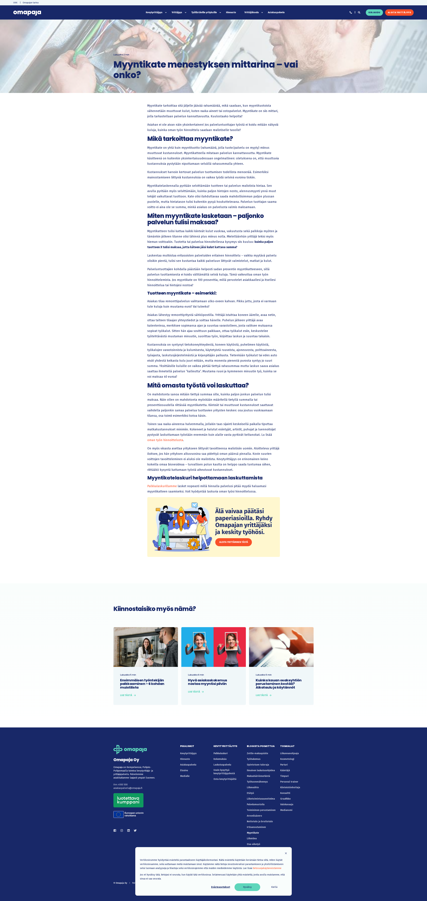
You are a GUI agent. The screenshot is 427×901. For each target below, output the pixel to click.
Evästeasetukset (220, 887)
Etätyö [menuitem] (250, 793)
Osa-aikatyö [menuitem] (253, 844)
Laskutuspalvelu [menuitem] (222, 764)
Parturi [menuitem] (284, 764)
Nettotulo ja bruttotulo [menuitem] (260, 821)
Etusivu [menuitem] (184, 770)
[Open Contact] (351, 12)
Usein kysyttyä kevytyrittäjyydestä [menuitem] (224, 772)
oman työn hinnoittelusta (165, 440)
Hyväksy (247, 887)
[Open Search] (359, 12)
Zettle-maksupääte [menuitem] (257, 753)
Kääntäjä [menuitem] (285, 770)
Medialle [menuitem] (184, 776)
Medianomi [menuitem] (286, 810)
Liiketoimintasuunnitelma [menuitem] (261, 798)
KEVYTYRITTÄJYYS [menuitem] (225, 746)
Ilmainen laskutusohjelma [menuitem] (261, 770)
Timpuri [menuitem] (284, 776)
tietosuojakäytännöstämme (267, 868)
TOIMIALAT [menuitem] (287, 746)
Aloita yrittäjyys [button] (399, 12)
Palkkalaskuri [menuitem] (221, 753)
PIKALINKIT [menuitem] (187, 746)
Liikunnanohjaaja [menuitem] (289, 753)
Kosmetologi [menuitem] (287, 759)
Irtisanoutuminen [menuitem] (256, 827)
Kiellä (274, 887)
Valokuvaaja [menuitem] (286, 804)
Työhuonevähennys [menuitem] (257, 781)
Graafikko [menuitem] (285, 798)
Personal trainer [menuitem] (289, 781)
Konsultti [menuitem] (285, 793)
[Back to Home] (27, 12)
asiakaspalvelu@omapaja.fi (127, 788)
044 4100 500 (120, 784)
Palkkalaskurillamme (162, 486)
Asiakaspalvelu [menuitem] (188, 764)
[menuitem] (15, 3)
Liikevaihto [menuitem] (253, 787)
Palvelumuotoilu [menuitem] (256, 804)
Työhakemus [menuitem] (253, 759)
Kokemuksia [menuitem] (220, 759)
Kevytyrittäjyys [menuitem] (188, 753)
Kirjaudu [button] (374, 12)
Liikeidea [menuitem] (252, 838)
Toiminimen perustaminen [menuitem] (261, 810)
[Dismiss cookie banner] (286, 854)
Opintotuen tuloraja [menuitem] (258, 764)
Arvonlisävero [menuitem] (254, 815)
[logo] (130, 749)
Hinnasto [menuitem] (185, 759)
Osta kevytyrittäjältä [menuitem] (225, 779)
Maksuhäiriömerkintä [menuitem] (258, 776)
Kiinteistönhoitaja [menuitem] (290, 787)
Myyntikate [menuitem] (253, 832)
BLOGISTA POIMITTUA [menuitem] (261, 746)
